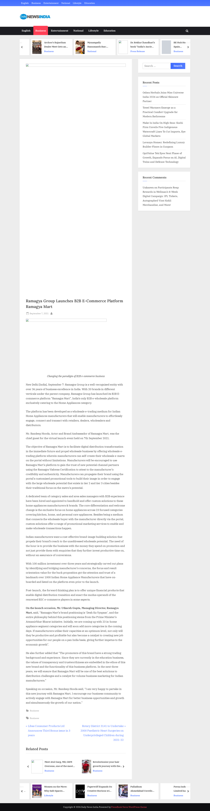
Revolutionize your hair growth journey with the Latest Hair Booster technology (106, 764)
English (25, 3)
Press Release (130, 51)
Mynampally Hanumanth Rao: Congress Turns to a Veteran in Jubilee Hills (91, 45)
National (65, 3)
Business (36, 3)
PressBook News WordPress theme (129, 807)
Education (89, 3)
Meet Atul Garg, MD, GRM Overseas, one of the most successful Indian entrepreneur (58, 764)
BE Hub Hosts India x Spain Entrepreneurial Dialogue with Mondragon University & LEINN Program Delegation (178, 45)
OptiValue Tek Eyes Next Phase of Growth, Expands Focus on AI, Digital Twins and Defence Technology (164, 157)
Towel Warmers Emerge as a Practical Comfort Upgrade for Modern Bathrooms (160, 112)
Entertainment (51, 3)
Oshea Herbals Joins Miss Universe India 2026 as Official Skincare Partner (163, 97)
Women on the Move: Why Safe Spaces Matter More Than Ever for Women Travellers (48, 789)
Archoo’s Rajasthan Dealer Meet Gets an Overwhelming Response (48, 45)
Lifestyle (77, 3)
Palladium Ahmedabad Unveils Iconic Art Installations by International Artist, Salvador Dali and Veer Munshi (135, 789)
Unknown (148, 187)
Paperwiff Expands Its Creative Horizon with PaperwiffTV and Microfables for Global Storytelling (92, 789)
